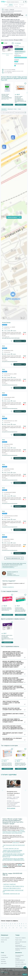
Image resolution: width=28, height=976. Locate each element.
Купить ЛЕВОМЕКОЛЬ (18, 759)
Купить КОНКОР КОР (5, 759)
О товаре (6, 4)
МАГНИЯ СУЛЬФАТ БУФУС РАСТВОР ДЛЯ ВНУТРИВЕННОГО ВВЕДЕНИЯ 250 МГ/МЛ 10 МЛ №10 (7, 638)
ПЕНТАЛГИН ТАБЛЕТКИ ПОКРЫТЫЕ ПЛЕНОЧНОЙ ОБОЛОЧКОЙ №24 (7, 609)
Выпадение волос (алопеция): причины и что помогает (13, 793)
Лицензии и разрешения (20, 964)
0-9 (25, 927)
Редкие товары (18, 939)
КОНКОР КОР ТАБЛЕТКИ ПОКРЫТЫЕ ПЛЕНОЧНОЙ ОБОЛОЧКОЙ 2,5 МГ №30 (7, 764)
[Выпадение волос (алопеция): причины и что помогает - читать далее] (13, 783)
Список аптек (4, 939)
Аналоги (10, 4)
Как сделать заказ (19, 962)
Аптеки (2, 941)
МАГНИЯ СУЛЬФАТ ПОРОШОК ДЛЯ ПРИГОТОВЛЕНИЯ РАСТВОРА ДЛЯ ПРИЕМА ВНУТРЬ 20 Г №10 (7, 97)
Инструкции (21, 4)
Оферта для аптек (19, 966)
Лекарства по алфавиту (20, 937)
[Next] (27, 92)
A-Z (21, 927)
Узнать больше (4, 972)
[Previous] (2, 790)
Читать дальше (11, 808)
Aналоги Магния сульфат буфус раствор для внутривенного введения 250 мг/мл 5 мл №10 (14, 78)
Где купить (16, 4)
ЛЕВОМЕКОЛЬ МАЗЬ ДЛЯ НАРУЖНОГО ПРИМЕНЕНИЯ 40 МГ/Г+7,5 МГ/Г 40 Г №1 (20, 764)
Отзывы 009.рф (4, 957)
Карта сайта (3, 963)
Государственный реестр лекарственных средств (8, 567)
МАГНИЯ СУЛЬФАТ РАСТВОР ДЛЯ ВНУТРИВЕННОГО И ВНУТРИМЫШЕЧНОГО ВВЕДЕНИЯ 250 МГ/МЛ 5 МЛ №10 (20, 99)
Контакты (3, 959)
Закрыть (25, 974)
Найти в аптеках (7, 104)
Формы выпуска (10, 6)
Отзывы (16, 6)
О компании (3, 955)
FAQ (20, 6)
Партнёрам (3, 961)
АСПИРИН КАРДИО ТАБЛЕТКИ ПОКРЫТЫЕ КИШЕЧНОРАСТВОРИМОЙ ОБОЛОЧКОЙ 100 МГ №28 (20, 609)
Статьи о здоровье (5, 937)
